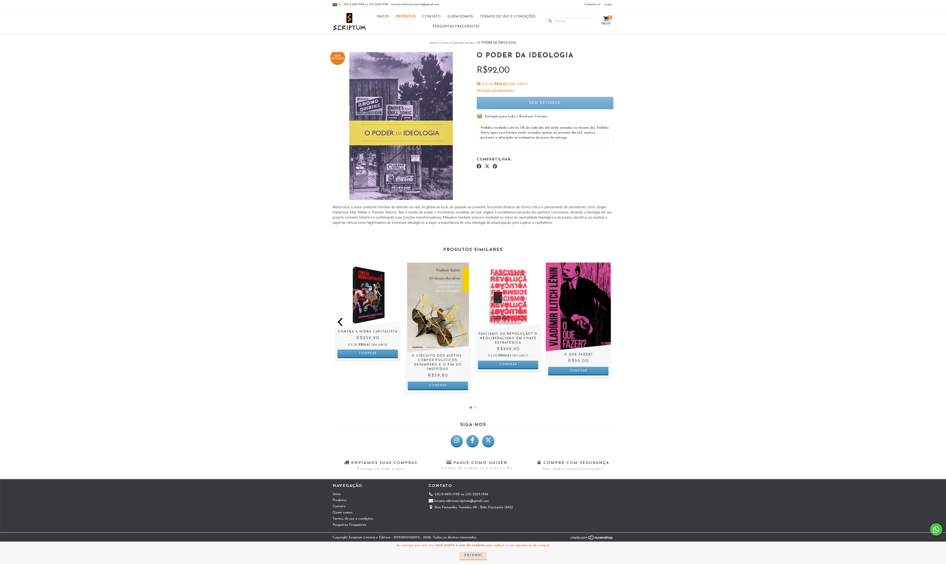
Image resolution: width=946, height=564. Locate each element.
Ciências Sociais (463, 42)
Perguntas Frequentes (456, 26)
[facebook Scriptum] (472, 441)
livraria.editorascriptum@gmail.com (415, 4)
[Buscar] (549, 21)
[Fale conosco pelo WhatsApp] (936, 529)
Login (608, 4)
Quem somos (460, 16)
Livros (445, 42)
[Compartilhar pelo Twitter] (487, 166)
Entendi (473, 555)
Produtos (406, 16)
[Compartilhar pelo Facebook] (479, 166)
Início (383, 16)
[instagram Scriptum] (457, 441)
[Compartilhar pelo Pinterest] (495, 166)
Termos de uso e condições (508, 16)
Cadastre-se (592, 4)
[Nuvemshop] (591, 539)
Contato (431, 16)
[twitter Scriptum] (488, 441)
